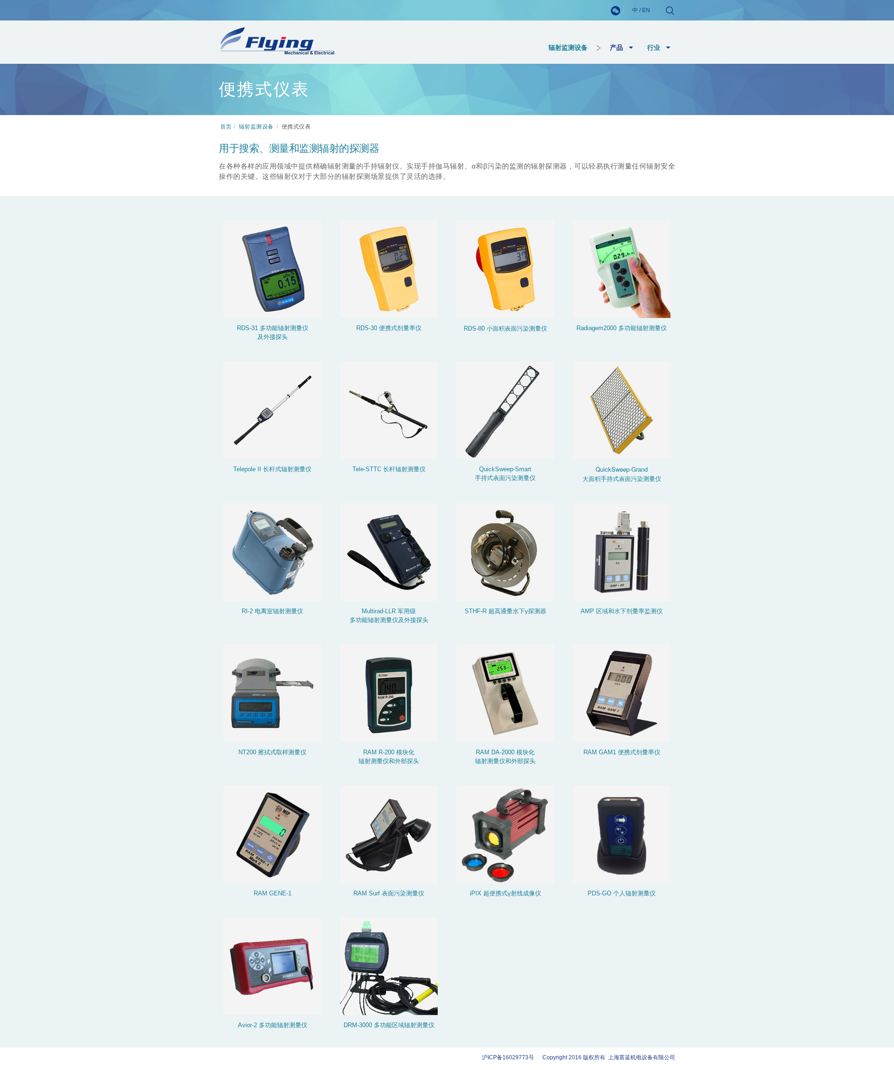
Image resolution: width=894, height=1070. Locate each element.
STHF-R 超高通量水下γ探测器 (505, 611)
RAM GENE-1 (272, 893)
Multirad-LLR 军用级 (389, 611)
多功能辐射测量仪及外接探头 (389, 619)
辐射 (284, 328)
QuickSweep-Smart (505, 469)
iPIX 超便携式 (489, 893)
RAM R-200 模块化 (388, 752)
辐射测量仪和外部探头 (389, 761)
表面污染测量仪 (526, 328)
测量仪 (299, 328)
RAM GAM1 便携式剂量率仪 (621, 752)
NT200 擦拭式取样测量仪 (272, 752)
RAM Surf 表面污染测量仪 (388, 893)
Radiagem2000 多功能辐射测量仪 (621, 328)
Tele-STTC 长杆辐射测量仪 (389, 469)
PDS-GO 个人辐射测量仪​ (622, 893)
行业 (653, 47)
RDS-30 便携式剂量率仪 (388, 328)
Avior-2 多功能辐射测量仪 (272, 1025)
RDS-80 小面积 (484, 328)
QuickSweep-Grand (622, 469)
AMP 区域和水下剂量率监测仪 (622, 611)
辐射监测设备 (568, 47)
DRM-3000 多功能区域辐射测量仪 (389, 1025)
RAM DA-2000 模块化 (505, 752)
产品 (616, 47)
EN (646, 10)
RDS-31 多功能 (257, 328)
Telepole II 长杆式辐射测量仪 (272, 469)
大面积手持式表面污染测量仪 (621, 478)
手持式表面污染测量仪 (505, 477)
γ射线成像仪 (524, 893)
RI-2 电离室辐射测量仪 (272, 611)
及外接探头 (272, 336)
